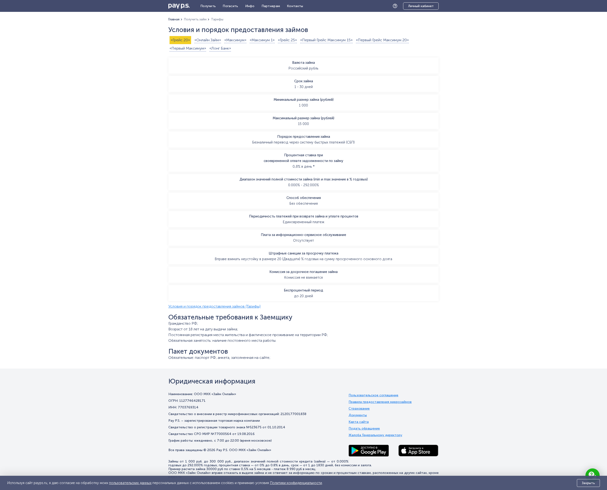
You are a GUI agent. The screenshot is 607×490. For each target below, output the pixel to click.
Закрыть (588, 483)
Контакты (295, 6)
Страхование (359, 409)
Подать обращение (364, 428)
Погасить (230, 6)
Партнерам (271, 6)
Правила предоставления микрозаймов (380, 402)
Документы (358, 415)
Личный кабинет (421, 6)
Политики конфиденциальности (296, 483)
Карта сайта (359, 422)
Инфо (250, 6)
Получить (208, 6)
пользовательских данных (130, 483)
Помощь (396, 6)
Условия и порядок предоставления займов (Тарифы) (214, 306)
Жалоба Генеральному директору (375, 435)
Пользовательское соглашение (373, 395)
